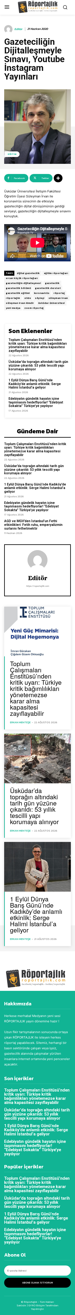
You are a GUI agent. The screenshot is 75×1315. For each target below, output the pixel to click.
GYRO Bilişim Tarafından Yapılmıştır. (43, 1307)
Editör (18, 29)
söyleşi (39, 298)
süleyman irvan (58, 298)
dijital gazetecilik (28, 273)
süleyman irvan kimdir (20, 303)
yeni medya (13, 308)
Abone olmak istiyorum (37, 1283)
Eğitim (12, 154)
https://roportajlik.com (37, 586)
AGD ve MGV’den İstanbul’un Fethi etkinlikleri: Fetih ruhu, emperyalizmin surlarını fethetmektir (33, 524)
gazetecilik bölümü (18, 288)
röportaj (59, 293)
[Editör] (9, 29)
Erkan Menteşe (20, 722)
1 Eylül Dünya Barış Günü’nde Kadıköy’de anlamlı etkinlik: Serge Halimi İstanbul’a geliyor (35, 383)
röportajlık (13, 298)
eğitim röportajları (56, 273)
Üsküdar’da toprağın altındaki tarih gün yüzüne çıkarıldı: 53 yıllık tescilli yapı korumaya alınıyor (38, 365)
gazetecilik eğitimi (18, 293)
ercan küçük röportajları (22, 278)
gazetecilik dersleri (48, 288)
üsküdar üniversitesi (51, 303)
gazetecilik (52, 283)
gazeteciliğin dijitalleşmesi (23, 283)
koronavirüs (42, 293)
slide (27, 298)
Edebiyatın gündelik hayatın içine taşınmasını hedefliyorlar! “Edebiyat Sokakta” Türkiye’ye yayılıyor (36, 402)
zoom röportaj (34, 308)
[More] (58, 178)
